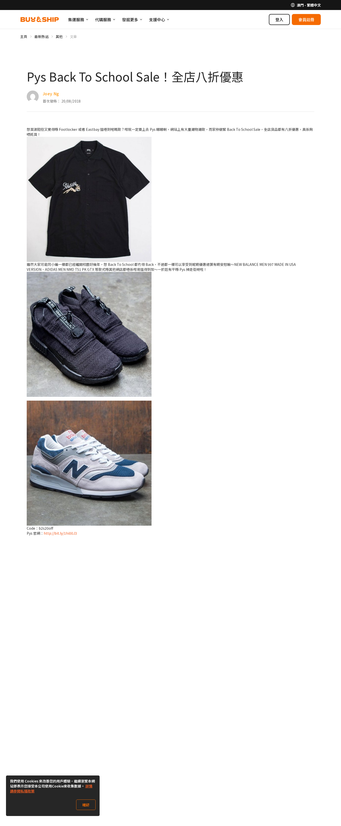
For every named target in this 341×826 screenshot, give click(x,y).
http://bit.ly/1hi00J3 (60, 533)
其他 (59, 36)
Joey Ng (51, 94)
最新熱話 (41, 36)
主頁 (23, 36)
